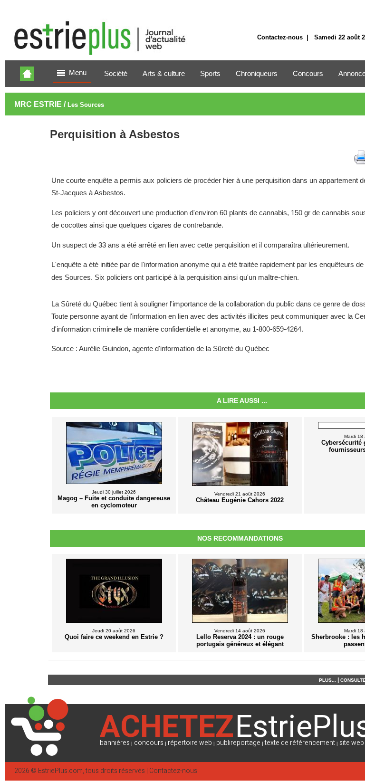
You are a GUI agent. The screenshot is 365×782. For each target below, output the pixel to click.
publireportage (238, 743)
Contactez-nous (280, 37)
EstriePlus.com (60, 771)
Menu (77, 72)
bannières (115, 743)
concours (148, 743)
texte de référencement (300, 743)
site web (351, 743)
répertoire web (190, 743)
